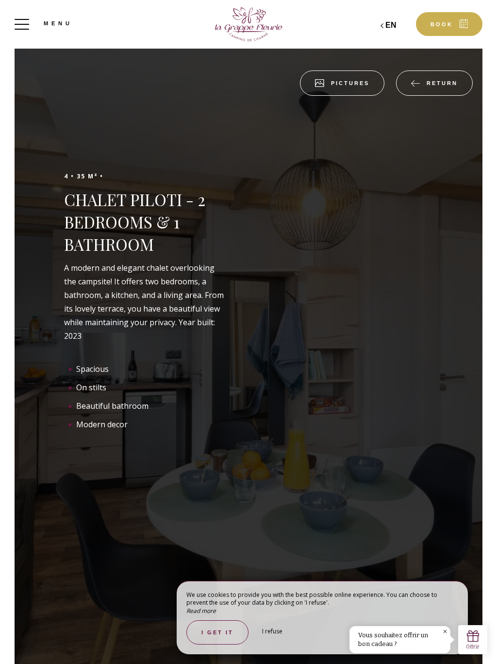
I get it (217, 632)
